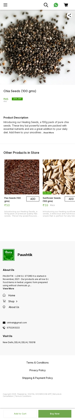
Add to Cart (20, 413)
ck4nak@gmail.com (17, 322)
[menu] (5, 5)
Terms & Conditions (23, 396)
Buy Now (54, 413)
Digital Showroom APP (39, 394)
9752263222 (13, 328)
